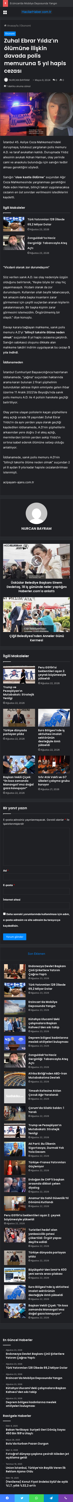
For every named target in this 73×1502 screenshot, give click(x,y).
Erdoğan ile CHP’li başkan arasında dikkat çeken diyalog (46, 1184)
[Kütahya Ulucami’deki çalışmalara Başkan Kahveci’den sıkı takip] (15, 1024)
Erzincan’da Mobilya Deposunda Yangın (33, 3)
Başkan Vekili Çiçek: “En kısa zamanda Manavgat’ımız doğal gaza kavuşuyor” (18, 782)
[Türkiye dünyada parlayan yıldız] (19, 718)
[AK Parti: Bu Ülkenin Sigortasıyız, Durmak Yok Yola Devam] (15, 1149)
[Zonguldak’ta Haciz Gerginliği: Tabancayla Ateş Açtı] (14, 242)
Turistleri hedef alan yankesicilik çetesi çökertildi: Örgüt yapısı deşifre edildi (44, 1236)
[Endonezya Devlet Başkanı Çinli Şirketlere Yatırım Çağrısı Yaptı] (15, 971)
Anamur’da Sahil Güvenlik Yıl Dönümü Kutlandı (48, 1200)
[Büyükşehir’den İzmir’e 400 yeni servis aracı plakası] (15, 1275)
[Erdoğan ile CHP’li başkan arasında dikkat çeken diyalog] (15, 1185)
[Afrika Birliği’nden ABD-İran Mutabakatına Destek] (15, 1079)
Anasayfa (12, 25)
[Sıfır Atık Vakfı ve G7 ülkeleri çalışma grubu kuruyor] (54, 764)
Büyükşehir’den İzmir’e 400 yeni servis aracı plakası (47, 1272)
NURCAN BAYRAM (19, 80)
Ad (6, 870)
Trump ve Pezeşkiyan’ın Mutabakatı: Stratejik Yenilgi (18, 692)
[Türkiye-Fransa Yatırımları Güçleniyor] (15, 1167)
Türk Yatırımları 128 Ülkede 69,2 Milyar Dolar (47, 987)
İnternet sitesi (11, 899)
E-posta (9, 885)
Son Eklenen (36, 953)
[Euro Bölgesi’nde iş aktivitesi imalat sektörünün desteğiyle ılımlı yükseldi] (54, 718)
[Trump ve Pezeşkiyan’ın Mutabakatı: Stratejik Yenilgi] (19, 674)
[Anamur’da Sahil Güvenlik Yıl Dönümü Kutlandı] (15, 1203)
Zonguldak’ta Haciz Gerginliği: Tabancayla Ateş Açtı (47, 243)
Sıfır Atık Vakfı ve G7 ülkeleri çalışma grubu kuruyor (54, 780)
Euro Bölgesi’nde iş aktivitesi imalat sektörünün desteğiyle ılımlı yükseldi (51, 737)
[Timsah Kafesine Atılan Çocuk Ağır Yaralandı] (15, 1096)
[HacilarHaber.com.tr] (36, 12)
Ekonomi (25, 25)
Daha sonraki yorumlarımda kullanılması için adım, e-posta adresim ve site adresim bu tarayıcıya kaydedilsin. (36, 920)
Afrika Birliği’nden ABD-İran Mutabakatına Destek (47, 1075)
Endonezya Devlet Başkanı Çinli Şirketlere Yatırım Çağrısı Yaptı (47, 970)
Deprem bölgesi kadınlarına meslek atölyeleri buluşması (48, 1040)
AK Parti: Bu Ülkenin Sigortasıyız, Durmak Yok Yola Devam (46, 1148)
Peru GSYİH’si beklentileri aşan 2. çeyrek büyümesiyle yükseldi (52, 672)
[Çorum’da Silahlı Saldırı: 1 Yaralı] (15, 1113)
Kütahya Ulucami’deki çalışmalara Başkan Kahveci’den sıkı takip (44, 1023)
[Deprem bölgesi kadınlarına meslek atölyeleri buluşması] (15, 1043)
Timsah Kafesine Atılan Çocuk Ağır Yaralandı (44, 1093)
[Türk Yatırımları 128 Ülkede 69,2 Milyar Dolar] (14, 224)
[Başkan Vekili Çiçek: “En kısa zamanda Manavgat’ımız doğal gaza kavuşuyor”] (19, 764)
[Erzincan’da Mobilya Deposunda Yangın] (15, 1007)
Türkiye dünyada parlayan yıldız (15, 732)
